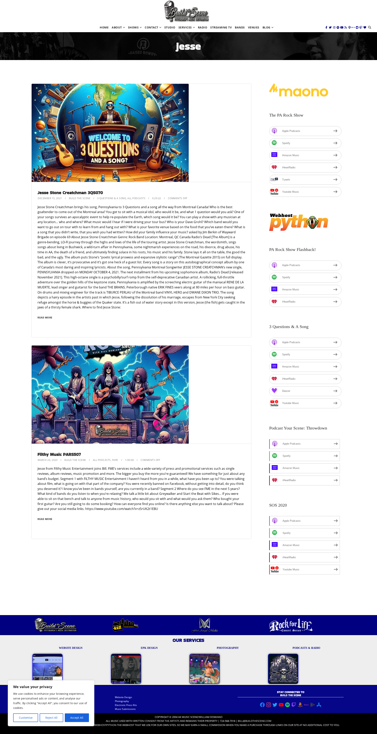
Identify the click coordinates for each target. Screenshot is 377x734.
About (117, 27)
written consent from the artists (156, 721)
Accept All (76, 717)
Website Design (123, 697)
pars (115, 460)
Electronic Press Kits (126, 705)
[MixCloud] (353, 27)
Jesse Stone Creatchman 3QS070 (70, 193)
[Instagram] (334, 27)
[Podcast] (349, 27)
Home (104, 27)
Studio (169, 27)
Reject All (51, 717)
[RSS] (346, 27)
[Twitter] (330, 27)
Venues (253, 27)
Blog (266, 27)
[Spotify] (338, 27)
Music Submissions (125, 709)
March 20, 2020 (48, 460)
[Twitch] (361, 27)
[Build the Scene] (186, 11)
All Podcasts (136, 198)
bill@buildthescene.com (254, 721)
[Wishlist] (365, 27)
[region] (51, 703)
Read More (45, 317)
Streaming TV (221, 27)
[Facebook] (327, 27)
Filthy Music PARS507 (59, 454)
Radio (202, 27)
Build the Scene (80, 198)
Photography (122, 701)
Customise (26, 717)
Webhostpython (105, 725)
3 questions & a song (111, 198)
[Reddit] (357, 27)
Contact (151, 27)
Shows (133, 27)
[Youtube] (342, 27)
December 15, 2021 (50, 198)
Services (185, 27)
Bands (240, 27)
